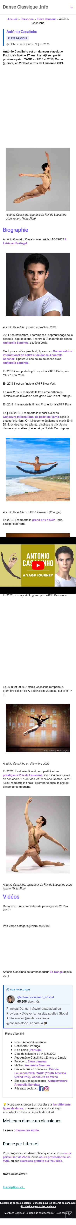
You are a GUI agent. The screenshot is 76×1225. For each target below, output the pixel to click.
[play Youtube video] (38, 565)
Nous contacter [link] (64, 1212)
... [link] (14, 1187)
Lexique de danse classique (15, 1203)
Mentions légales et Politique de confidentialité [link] (29, 1212)
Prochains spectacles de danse (38, 1206)
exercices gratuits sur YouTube (41, 1161)
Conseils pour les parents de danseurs (54, 1203)
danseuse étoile (27, 1130)
